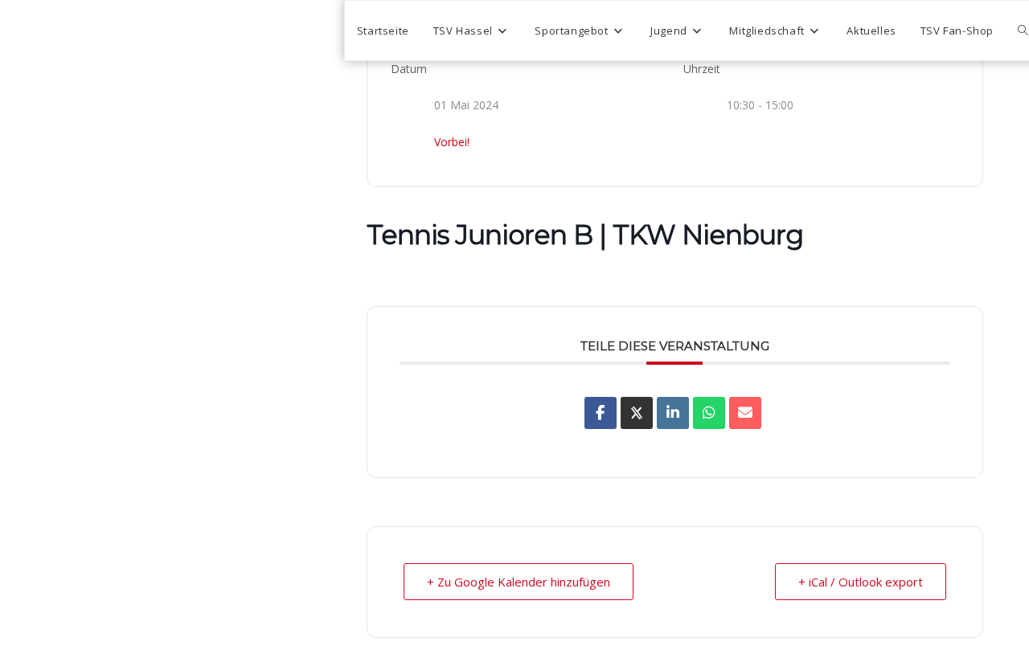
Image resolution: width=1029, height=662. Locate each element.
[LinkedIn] (673, 413)
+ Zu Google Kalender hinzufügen (518, 582)
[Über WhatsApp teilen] (709, 413)
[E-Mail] (745, 413)
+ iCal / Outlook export (860, 582)
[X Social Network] (637, 413)
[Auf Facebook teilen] (600, 413)
